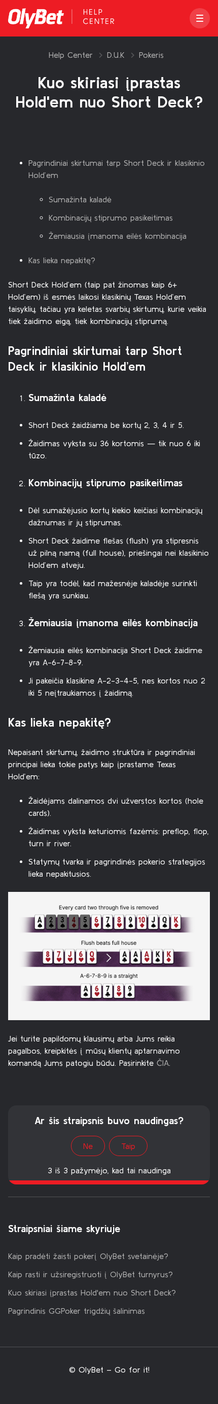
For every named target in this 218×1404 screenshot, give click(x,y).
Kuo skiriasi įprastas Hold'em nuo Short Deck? (92, 1292)
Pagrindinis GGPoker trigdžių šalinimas (76, 1310)
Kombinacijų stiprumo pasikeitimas (111, 217)
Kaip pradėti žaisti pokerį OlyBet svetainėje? (88, 1256)
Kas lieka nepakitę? (61, 260)
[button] (200, 18)
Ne (88, 1145)
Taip (128, 1145)
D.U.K (116, 54)
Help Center (71, 54)
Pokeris (151, 54)
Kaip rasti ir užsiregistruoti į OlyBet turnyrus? (90, 1274)
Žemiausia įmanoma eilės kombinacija (118, 235)
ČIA (163, 1062)
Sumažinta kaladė (80, 199)
